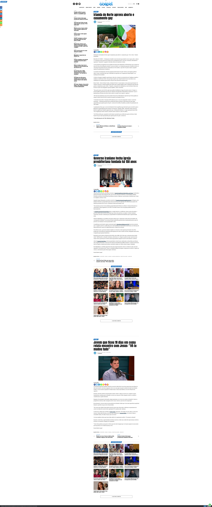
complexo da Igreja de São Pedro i (102, 202)
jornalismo (100, 22)
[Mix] (1, 20)
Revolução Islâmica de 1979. (123, 215)
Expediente (114, 7)
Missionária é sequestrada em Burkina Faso (80, 55)
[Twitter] (97, 52)
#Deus (106, 247)
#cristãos (102, 247)
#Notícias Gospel (124, 247)
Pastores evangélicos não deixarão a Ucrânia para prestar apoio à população (81, 60)
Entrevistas (109, 7)
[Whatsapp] (101, 52)
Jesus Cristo (112, 393)
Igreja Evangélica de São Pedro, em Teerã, (124, 184)
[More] (108, 52)
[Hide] (0, 27)
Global (75, 10)
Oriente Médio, (123, 395)
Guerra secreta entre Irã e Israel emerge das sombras (80, 51)
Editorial (103, 7)
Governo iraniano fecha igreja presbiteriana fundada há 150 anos (81, 18)
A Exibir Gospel (81, 7)
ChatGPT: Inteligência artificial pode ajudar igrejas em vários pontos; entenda (80, 39)
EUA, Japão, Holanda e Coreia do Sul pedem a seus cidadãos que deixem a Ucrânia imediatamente (81, 85)
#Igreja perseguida (116, 247)
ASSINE (94, 7)
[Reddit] (1, 12)
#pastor (130, 247)
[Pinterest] (1, 16)
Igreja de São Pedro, (101, 232)
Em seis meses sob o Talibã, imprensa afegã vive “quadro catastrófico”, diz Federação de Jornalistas (80, 72)
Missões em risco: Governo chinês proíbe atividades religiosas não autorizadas (80, 29)
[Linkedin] (99, 52)
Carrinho (98, 7)
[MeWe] (1, 18)
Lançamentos (130, 7)
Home (126, 7)
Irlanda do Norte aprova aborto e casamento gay (80, 12)
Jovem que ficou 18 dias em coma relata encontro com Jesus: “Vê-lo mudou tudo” (80, 23)
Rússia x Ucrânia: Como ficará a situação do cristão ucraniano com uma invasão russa (81, 66)
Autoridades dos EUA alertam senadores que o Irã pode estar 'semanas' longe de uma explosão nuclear (80, 79)
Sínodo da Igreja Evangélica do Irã (123, 191)
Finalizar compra (120, 7)
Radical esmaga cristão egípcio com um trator (80, 34)
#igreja (110, 247)
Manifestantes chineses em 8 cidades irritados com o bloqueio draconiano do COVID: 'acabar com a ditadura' (81, 45)
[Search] (134, 3)
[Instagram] (105, 52)
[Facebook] (95, 52)
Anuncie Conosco (89, 7)
